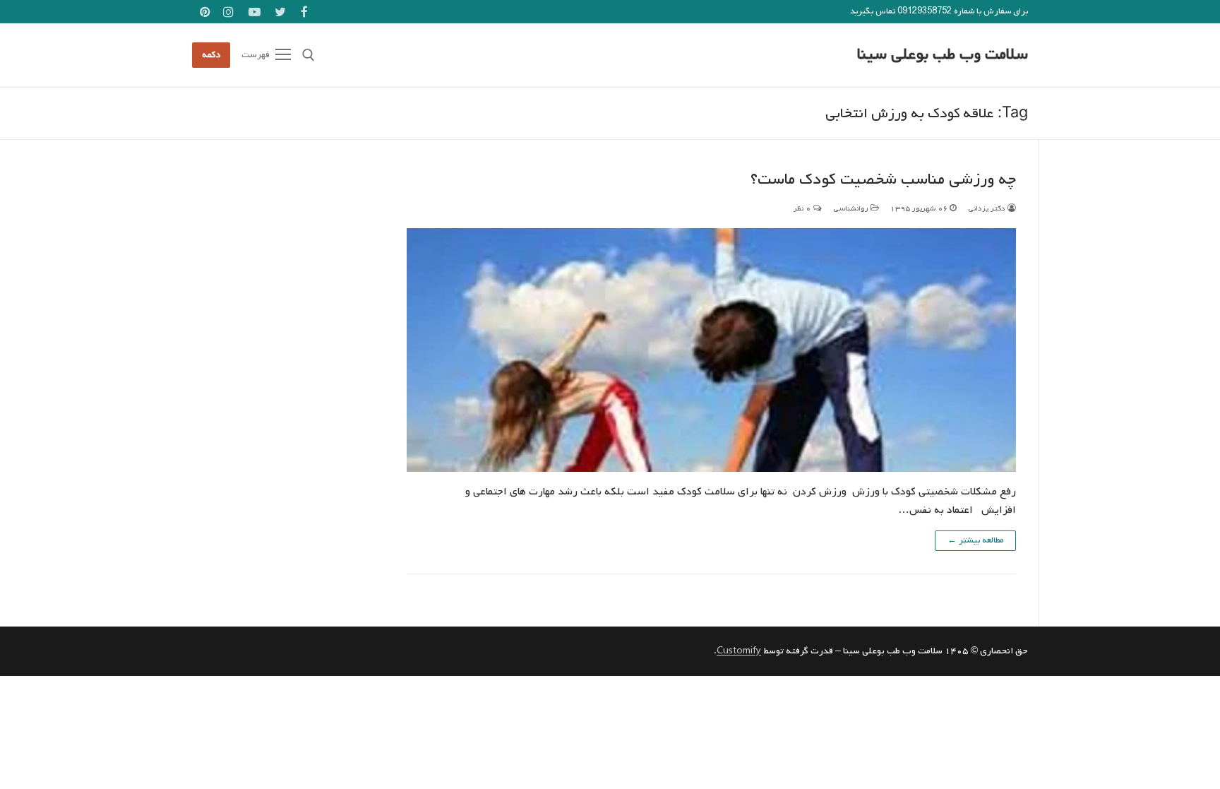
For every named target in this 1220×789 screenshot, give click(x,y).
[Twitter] (281, 12)
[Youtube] (254, 12)
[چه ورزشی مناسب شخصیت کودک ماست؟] (711, 350)
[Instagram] (229, 12)
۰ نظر (803, 208)
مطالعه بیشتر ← (975, 540)
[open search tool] (308, 55)
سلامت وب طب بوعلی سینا (942, 55)
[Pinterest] (205, 12)
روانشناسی (852, 208)
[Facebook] (304, 12)
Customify (739, 650)
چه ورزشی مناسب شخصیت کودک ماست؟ (883, 180)
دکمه (211, 54)
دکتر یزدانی (987, 208)
